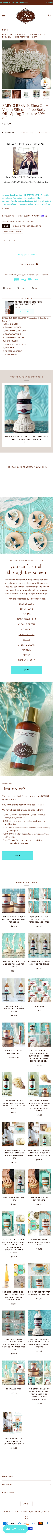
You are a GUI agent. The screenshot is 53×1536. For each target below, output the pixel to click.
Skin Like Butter (14, 1512)
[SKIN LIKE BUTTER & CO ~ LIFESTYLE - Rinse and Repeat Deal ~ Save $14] (39, 1134)
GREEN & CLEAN (26, 644)
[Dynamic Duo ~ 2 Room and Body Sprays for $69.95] (13, 945)
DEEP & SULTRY (26, 634)
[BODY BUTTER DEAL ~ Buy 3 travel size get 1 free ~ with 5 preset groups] (26, 409)
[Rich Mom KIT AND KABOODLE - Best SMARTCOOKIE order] (13, 1422)
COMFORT (26, 629)
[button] (26, 264)
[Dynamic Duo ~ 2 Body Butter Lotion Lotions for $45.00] (13, 900)
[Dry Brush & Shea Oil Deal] (13, 1181)
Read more (4, 208)
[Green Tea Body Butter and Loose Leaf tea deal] (39, 1223)
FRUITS (26, 639)
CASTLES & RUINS (26, 619)
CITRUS (26, 655)
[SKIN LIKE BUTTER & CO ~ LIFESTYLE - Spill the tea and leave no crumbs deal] (13, 1275)
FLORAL (26, 614)
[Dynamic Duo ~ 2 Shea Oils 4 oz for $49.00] (39, 945)
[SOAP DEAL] (39, 990)
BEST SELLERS (26, 133)
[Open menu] (6, 15)
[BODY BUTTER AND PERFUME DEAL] (13, 1034)
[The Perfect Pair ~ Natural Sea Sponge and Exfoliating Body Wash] (13, 1084)
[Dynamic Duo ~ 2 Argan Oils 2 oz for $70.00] (13, 990)
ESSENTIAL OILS (26, 660)
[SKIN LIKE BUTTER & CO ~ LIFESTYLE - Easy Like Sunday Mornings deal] (13, 1134)
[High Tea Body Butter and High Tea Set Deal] (39, 1275)
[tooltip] (37, 264)
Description (8, 133)
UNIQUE (26, 650)
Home (5, 30)
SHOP (26, 670)
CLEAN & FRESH (26, 624)
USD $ (25, 1504)
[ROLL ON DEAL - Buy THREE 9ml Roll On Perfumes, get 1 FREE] (39, 900)
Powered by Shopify (39, 1512)
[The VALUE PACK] (13, 1372)
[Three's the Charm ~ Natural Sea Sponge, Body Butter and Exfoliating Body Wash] (39, 1084)
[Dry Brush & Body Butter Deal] (39, 1181)
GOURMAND (26, 608)
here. (46, 583)
